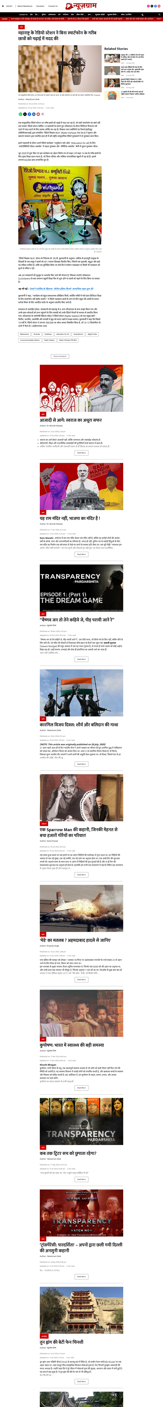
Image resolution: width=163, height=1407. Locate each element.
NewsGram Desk (32, 99)
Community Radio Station (30, 340)
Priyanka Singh (53, 946)
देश (36, 14)
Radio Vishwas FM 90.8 (68, 340)
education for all (62, 334)
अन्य (89, 14)
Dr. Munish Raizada (55, 425)
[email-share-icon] (38, 115)
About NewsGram (24, 6)
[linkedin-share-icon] (34, 115)
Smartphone (78, 334)
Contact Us (53, 6)
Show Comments (60, 356)
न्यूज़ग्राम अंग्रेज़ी (100, 14)
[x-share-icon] (25, 115)
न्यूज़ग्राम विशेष (112, 14)
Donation (40, 6)
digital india (92, 334)
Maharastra (24, 334)
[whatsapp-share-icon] (20, 115)
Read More (81, 452)
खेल (72, 14)
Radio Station (49, 340)
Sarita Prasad (52, 841)
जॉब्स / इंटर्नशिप (126, 14)
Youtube (37, 334)
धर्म (59, 14)
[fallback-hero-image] (112, 58)
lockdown (48, 334)
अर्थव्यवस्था (52, 14)
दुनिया (44, 14)
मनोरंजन (65, 14)
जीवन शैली (79, 14)
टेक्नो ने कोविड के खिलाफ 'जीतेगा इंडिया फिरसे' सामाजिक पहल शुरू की (61, 289)
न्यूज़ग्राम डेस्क (51, 625)
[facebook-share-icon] (29, 115)
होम (31, 14)
